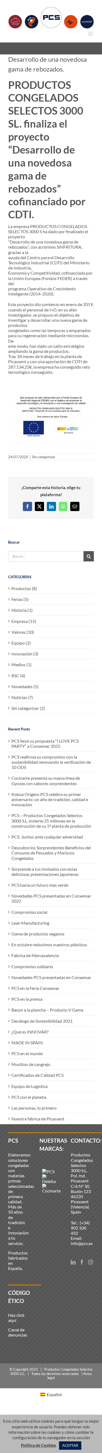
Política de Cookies (38, 1445)
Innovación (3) (24, 653)
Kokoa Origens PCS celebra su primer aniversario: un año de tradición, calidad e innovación (49, 799)
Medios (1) (21, 664)
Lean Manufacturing (30, 922)
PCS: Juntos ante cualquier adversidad (47, 836)
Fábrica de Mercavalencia (35, 955)
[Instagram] (90, 1262)
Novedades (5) (25, 686)
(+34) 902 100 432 (80, 1228)
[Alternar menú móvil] (91, 34)
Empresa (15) (23, 621)
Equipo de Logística (29, 1086)
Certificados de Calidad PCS (37, 1075)
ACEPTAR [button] (70, 1445)
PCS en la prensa (26, 999)
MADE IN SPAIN (27, 1042)
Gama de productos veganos (37, 933)
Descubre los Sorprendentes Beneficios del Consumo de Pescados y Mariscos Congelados (51, 852)
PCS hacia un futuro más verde (39, 885)
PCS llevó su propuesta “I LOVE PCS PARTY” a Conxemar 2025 (45, 743)
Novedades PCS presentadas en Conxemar (51, 977)
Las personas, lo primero (34, 1107)
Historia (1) (22, 610)
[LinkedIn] (73, 1262)
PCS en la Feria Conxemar (35, 988)
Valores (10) (22, 632)
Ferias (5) (20, 599)
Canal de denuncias (17, 1332)
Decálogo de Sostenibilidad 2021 (42, 1020)
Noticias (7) (22, 697)
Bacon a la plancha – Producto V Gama (47, 1009)
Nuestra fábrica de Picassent (37, 1118)
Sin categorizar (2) (28, 708)
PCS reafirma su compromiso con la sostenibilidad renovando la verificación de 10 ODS (51, 762)
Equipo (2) (21, 642)
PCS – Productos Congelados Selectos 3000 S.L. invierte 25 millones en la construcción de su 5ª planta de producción (51, 820)
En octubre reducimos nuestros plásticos (49, 944)
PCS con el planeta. (29, 1097)
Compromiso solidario (32, 966)
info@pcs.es (82, 1243)
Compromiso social (29, 912)
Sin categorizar (43, 457)
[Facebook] (81, 1262)
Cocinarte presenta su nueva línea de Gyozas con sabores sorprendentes (45, 780)
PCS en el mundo (27, 1053)
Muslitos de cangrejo (30, 1064)
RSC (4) (18, 675)
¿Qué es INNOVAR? (29, 1031)
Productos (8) (24, 588)
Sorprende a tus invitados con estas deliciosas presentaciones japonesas (45, 871)
